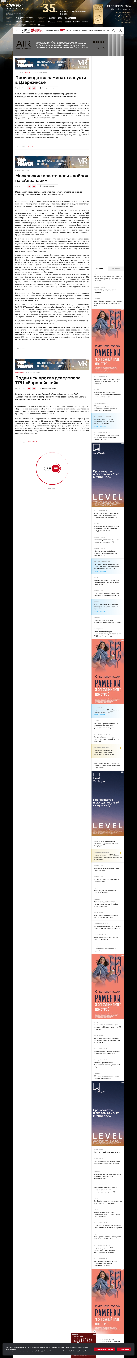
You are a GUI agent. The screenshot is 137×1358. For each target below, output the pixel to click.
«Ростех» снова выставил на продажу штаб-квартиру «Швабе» (107, 622)
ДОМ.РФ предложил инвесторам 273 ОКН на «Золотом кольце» (107, 916)
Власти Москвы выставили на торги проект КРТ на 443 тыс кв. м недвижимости (107, 1176)
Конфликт (98, 298)
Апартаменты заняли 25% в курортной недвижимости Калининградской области (104, 1250)
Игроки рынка (99, 287)
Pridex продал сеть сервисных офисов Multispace (105, 892)
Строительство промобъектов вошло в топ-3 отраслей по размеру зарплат (108, 1227)
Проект (96, 389)
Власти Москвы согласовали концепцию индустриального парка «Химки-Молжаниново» (107, 395)
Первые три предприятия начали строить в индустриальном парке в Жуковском (106, 582)
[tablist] (108, 268)
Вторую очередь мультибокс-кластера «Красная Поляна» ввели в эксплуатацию (107, 1214)
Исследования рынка (102, 376)
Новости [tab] (99, 269)
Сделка (96, 273)
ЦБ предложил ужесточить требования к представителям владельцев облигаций (105, 408)
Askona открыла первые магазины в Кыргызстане (106, 869)
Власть (96, 720)
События (97, 839)
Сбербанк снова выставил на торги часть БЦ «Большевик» (107, 1077)
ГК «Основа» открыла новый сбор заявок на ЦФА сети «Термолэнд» (106, 595)
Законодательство (101, 403)
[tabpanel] (108, 814)
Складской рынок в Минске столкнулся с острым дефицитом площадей (106, 739)
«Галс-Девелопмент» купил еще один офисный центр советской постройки (106, 607)
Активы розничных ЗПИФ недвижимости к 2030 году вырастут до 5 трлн (104, 421)
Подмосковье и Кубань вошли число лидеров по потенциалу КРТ (107, 1052)
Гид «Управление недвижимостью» (99, 30)
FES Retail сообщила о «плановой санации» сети (106, 880)
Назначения (98, 1149)
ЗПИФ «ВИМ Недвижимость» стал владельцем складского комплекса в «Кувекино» (107, 766)
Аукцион (97, 617)
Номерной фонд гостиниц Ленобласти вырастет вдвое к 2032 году (107, 1065)
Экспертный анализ (102, 561)
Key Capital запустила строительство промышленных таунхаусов (108, 1202)
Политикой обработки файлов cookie (74, 1351)
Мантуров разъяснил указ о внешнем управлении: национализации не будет (104, 752)
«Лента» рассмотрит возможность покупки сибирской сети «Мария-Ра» (107, 1163)
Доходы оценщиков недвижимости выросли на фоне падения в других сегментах (107, 381)
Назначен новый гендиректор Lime (107, 1152)
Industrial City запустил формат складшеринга (105, 291)
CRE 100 (56, 30)
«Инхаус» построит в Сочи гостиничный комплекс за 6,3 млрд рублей (107, 1341)
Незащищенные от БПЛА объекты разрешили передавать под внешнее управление (108, 857)
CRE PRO (68, 30)
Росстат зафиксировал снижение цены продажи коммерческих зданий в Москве (106, 437)
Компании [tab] (116, 269)
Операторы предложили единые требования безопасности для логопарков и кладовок (106, 726)
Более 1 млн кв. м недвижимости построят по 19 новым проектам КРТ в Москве (107, 1027)
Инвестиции (98, 912)
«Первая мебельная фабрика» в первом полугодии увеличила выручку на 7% (105, 553)
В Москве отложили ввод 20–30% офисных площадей (106, 939)
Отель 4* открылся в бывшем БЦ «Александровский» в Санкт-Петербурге (106, 844)
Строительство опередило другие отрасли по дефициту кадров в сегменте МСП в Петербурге (106, 515)
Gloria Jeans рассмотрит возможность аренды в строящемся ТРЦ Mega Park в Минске (107, 634)
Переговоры (98, 629)
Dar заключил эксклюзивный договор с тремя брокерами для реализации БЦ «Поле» (108, 279)
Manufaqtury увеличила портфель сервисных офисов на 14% (106, 541)
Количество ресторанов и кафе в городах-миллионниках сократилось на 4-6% (105, 1263)
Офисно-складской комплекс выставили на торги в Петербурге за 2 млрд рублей (106, 904)
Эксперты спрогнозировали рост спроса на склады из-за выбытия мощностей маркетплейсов (106, 566)
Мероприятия (76, 30)
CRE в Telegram (100, 426)
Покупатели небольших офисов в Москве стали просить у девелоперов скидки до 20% (105, 1190)
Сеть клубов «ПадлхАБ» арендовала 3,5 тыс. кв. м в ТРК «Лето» (107, 1238)
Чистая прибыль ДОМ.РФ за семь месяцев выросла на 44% (106, 711)
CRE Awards (49, 30)
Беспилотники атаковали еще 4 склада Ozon (106, 950)
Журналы (84, 30)
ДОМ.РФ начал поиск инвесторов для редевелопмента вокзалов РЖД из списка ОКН (107, 1040)
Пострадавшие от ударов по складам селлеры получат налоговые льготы (108, 927)
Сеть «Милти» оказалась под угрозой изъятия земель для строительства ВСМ (108, 303)
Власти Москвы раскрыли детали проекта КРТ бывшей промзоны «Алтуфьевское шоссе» (106, 529)
